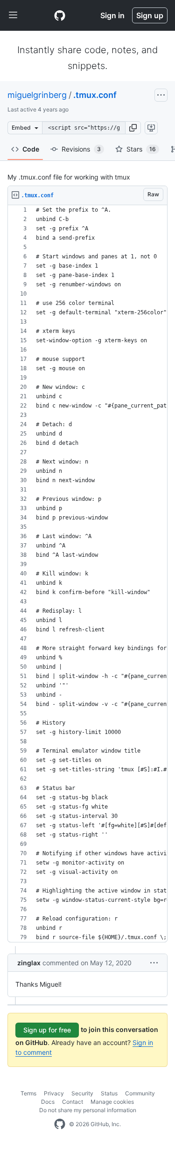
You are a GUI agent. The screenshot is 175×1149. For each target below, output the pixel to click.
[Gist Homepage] (59, 15)
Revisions (81, 149)
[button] (133, 127)
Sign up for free (47, 1030)
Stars (141, 149)
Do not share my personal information (87, 1110)
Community (140, 1093)
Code (30, 149)
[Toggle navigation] (13, 15)
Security (82, 1093)
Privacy (54, 1093)
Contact (72, 1101)
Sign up (149, 15)
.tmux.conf (95, 95)
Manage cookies (112, 1101)
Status (109, 1093)
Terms (28, 1093)
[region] (87, 573)
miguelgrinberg (37, 95)
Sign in (112, 15)
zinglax (29, 963)
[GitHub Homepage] (59, 1124)
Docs (48, 1101)
